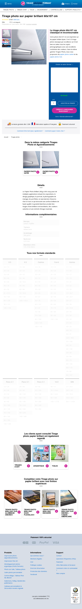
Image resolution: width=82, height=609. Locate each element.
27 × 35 (69, 323)
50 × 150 (22, 398)
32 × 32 (53, 289)
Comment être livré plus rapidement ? (30, 131)
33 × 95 (37, 282)
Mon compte (60, 573)
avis (16, 20)
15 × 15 (53, 267)
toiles (32, 10)
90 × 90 (53, 315)
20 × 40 (6, 390)
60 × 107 (38, 304)
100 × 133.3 (23, 301)
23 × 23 (53, 274)
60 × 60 (53, 304)
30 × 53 (69, 327)
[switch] (75, 601)
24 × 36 (6, 274)
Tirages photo (15, 137)
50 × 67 (37, 297)
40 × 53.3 (22, 282)
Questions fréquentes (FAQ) (66, 559)
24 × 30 (37, 274)
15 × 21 (69, 282)
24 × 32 (22, 274)
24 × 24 (53, 278)
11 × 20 (69, 271)
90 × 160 (54, 398)
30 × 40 (22, 278)
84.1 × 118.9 (70, 401)
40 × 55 (69, 345)
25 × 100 (38, 390)
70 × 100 (38, 315)
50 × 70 (37, 301)
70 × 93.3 (22, 293)
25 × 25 (53, 282)
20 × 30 (6, 271)
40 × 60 (6, 282)
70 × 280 (38, 409)
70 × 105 (7, 297)
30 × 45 (6, 278)
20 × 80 (37, 387)
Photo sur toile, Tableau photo (14, 569)
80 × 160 (7, 416)
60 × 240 (38, 405)
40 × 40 (53, 297)
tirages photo (8, 10)
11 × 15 (69, 267)
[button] (6, 42)
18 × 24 (22, 271)
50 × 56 (69, 353)
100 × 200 (7, 424)
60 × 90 (6, 289)
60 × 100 (69, 364)
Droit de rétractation (37, 568)
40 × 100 (69, 349)
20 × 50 (69, 312)
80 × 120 (7, 301)
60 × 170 (69, 368)
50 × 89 (69, 356)
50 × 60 (37, 289)
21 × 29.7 (69, 387)
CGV (31, 562)
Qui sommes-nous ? (37, 556)
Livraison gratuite (31, 24)
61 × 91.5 (7, 293)
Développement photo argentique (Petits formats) (13, 565)
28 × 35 (37, 278)
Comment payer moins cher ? (55, 131)
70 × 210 (22, 405)
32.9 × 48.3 (70, 338)
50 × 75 (6, 286)
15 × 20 (22, 267)
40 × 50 (37, 286)
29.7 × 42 (69, 390)
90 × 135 (7, 304)
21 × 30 (69, 315)
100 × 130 (38, 323)
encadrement (42, 10)
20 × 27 (69, 301)
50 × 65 (37, 293)
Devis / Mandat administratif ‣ (64, 116)
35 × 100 (69, 341)
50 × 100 (7, 405)
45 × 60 (22, 286)
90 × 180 (7, 420)
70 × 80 (69, 371)
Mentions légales (36, 559)
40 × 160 (38, 398)
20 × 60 (22, 387)
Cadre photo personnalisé (13, 572)
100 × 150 (7, 308)
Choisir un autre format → (64, 64)
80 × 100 (38, 319)
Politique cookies (36, 565)
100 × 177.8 (55, 401)
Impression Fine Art (11, 561)
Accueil (6, 137)
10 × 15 (6, 267)
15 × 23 (69, 289)
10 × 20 (6, 387)
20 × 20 (53, 271)
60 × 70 (69, 360)
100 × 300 (22, 416)
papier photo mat (56, 57)
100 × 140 (38, 327)
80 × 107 (69, 375)
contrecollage (56, 10)
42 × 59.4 (69, 394)
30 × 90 (22, 390)
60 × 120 (7, 409)
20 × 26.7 (69, 297)
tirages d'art (22, 10)
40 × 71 (53, 387)
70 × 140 (7, 413)
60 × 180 (22, 401)
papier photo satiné (67, 54)
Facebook (33, 574)
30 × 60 (6, 398)
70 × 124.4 (54, 390)
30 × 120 (38, 394)
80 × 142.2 (54, 394)
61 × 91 (37, 308)
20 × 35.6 (69, 308)
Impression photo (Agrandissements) (10, 557)
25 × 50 (6, 394)
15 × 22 (69, 286)
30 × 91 (69, 334)
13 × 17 (69, 274)
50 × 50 (53, 301)
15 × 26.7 (69, 293)
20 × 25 (37, 271)
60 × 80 (22, 289)
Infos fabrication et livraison (65, 565)
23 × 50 (69, 319)
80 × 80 (53, 312)
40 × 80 (6, 401)
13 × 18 (37, 267)
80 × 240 (22, 409)
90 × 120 (22, 297)
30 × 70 (69, 330)
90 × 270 (22, 413)
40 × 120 (22, 394)
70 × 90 (37, 312)
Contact (59, 556)
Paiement (59, 562)
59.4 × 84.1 (70, 398)
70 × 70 (53, 308)
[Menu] (79, 588)
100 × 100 (54, 319)
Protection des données (38, 571)
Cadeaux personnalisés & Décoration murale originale (13, 587)
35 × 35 (53, 293)
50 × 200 (38, 401)
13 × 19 (69, 278)
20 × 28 (69, 304)
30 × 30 (53, 286)
